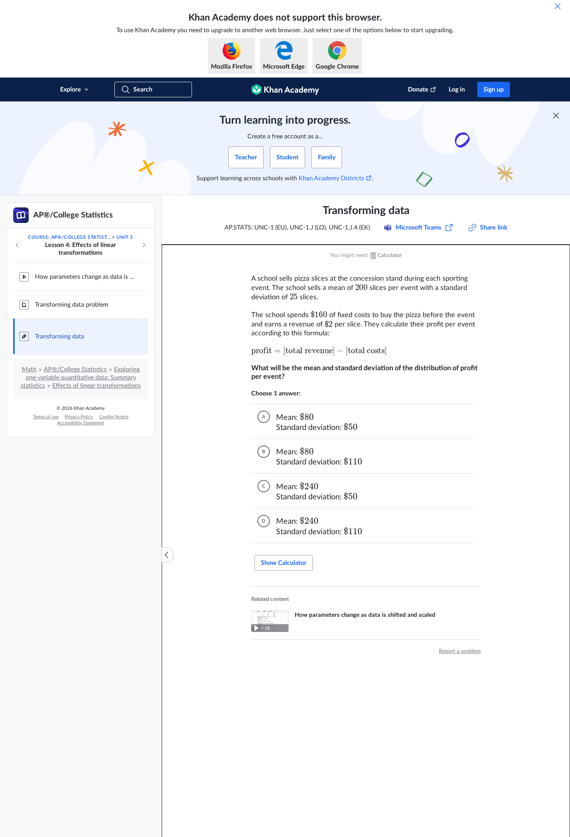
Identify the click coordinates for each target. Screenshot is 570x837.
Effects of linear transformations (96, 386)
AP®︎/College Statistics (75, 369)
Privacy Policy (79, 416)
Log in (457, 89)
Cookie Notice (113, 416)
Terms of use (46, 416)
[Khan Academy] (285, 89)
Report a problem (460, 651)
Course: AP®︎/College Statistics (69, 237)
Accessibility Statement (80, 423)
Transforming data (59, 336)
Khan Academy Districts (331, 178)
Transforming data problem (71, 305)
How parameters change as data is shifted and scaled (85, 277)
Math (29, 369)
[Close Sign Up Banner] (556, 115)
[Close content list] (167, 555)
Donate (418, 89)
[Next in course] (144, 245)
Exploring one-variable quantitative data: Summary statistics (80, 377)
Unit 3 (124, 237)
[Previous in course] (17, 245)
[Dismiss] (557, 6)
